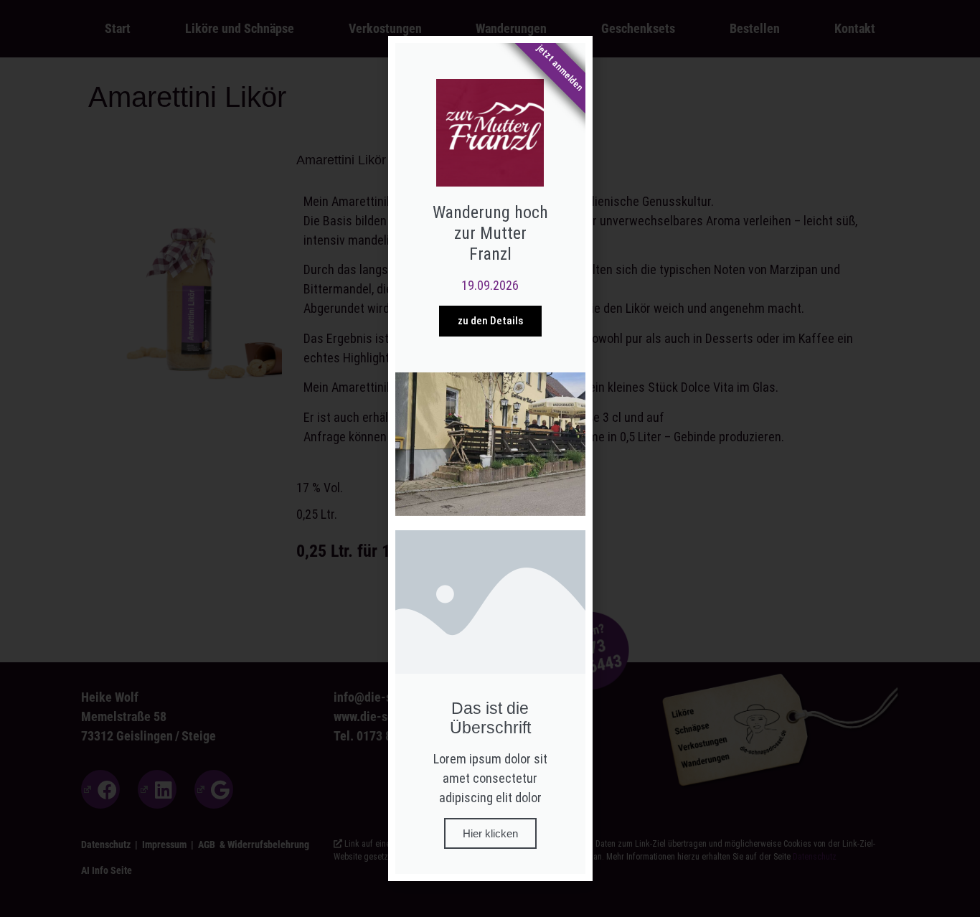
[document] (490, 458)
